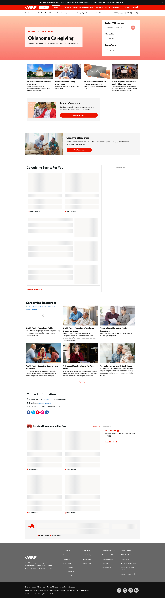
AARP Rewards (116, 7)
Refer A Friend (87, 563)
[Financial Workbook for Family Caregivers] (117, 315)
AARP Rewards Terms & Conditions (36, 590)
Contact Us (86, 551)
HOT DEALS (110, 430)
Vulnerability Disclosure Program (78, 590)
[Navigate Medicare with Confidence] (117, 353)
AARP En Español (88, 555)
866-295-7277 (47, 399)
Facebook (28, 412)
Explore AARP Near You (114, 23)
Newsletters (86, 559)
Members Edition (101, 7)
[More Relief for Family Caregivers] (68, 71)
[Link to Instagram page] (130, 590)
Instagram (42, 412)
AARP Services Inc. (108, 567)
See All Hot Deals (111, 442)
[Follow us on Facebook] (119, 590)
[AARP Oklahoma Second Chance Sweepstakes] (97, 71)
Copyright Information (57, 590)
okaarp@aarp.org (44, 403)
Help (128, 13)
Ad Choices (29, 594)
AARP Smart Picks (88, 7)
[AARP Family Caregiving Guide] (43, 315)
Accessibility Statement (67, 587)
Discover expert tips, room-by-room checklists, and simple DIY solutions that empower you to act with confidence (80, 2)
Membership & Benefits (71, 7)
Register (126, 7)
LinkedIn (47, 412)
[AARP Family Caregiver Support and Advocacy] (43, 353)
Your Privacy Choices (41, 594)
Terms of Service (52, 587)
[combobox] (120, 27)
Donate (65, 555)
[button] (137, 13)
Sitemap (28, 587)
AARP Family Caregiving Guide (39, 328)
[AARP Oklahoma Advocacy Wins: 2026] (40, 71)
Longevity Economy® (128, 574)
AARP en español (119, 13)
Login (134, 7)
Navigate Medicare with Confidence (116, 366)
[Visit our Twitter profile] (125, 590)
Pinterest (38, 412)
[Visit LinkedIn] (136, 590)
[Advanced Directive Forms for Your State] (80, 353)
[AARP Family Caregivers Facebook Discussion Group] (80, 315)
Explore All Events (34, 289)
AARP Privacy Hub (38, 587)
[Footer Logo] (38, 557)
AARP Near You (68, 576)
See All (95, 426)
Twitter (33, 412)
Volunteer (66, 559)
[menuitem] (27, 14)
